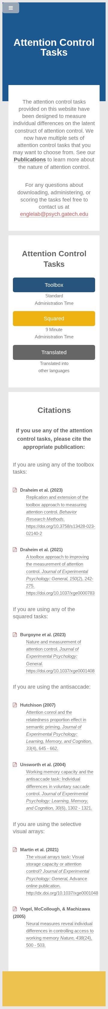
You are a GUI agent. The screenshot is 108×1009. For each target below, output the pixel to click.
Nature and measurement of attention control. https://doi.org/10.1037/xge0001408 (60, 656)
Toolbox (54, 285)
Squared (54, 318)
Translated (54, 352)
